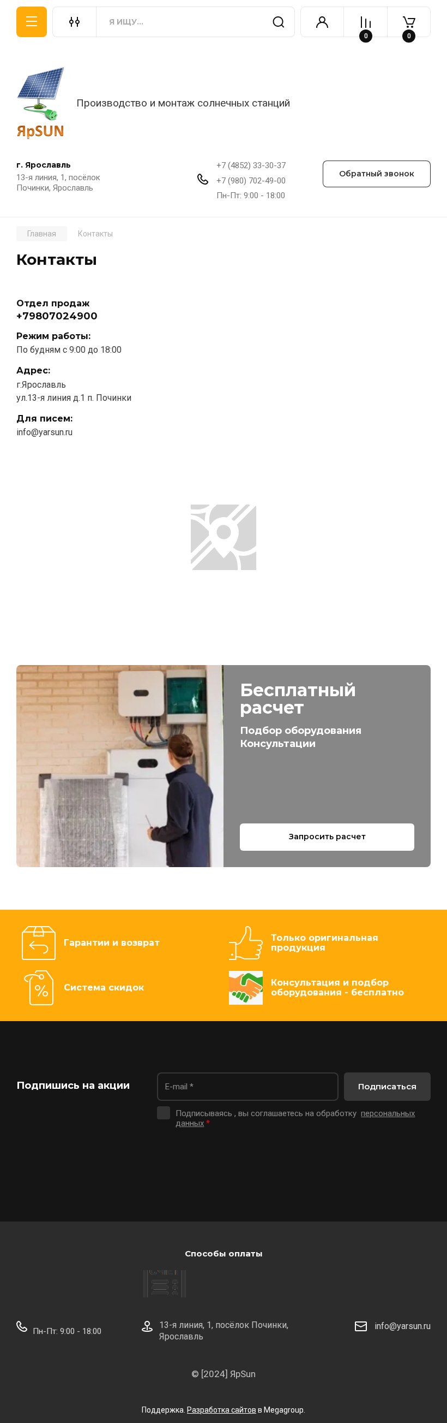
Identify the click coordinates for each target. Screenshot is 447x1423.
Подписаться (387, 1086)
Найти (278, 22)
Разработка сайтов (221, 1410)
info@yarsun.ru (44, 432)
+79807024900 (57, 316)
